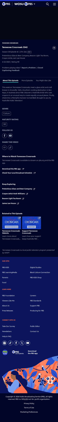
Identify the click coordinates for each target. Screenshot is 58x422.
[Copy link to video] (10, 147)
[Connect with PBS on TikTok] (10, 343)
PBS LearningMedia (9, 272)
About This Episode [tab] (10, 80)
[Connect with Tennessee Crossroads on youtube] (10, 135)
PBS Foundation (8, 296)
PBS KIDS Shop (35, 278)
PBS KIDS (5, 267)
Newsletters (6, 331)
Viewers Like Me (8, 301)
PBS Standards (35, 301)
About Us (5, 306)
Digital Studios (35, 267)
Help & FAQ (6, 336)
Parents (5, 278)
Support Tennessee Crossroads (29, 232)
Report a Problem (29, 68)
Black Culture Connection (40, 272)
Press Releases (7, 311)
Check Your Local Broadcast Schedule (17, 173)
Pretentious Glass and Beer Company (17, 189)
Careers (33, 296)
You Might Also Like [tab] (43, 80)
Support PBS (35, 306)
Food (4, 283)
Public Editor (35, 326)
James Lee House (9, 203)
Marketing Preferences (29, 412)
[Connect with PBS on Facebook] (16, 343)
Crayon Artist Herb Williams (13, 194)
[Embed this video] (4, 147)
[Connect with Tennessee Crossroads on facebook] (4, 135)
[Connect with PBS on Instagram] (4, 343)
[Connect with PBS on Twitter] (22, 343)
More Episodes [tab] (27, 80)
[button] (47, 4)
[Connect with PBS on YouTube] (27, 343)
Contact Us (34, 331)
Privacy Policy (29, 403)
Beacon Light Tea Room (11, 198)
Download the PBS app (11, 169)
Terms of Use (29, 408)
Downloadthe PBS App (33, 352)
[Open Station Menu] (24, 4)
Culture (6, 113)
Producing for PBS (37, 311)
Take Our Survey (8, 326)
